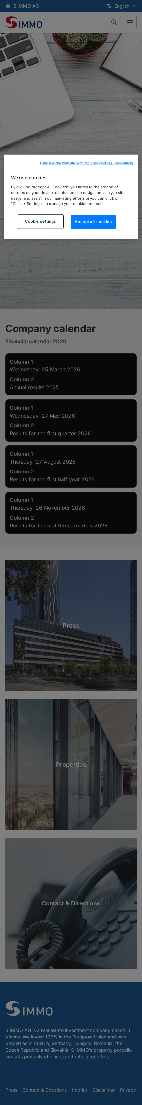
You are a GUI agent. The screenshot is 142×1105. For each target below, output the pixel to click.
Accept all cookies (93, 221)
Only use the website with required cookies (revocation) (86, 163)
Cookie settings (40, 221)
